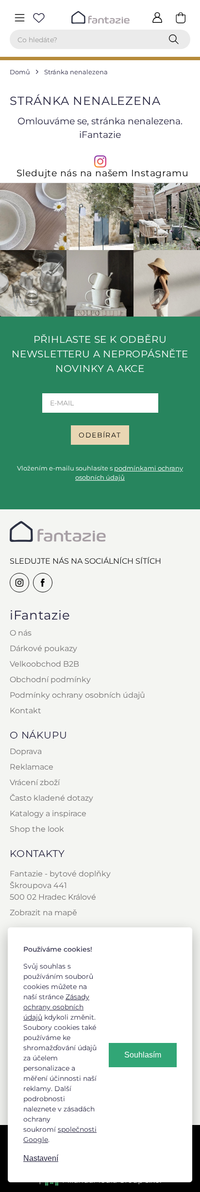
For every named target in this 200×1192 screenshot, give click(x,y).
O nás (21, 633)
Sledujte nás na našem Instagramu (103, 173)
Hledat (176, 39)
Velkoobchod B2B (44, 664)
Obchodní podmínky (50, 679)
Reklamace (31, 767)
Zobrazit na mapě (43, 912)
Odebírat (100, 435)
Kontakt (25, 710)
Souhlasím (142, 1055)
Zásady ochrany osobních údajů (56, 1007)
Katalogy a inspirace (48, 813)
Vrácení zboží (35, 782)
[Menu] (19, 17)
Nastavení (40, 1158)
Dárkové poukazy (43, 648)
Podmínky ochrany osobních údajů (77, 695)
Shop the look (37, 829)
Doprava (26, 751)
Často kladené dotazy (51, 798)
